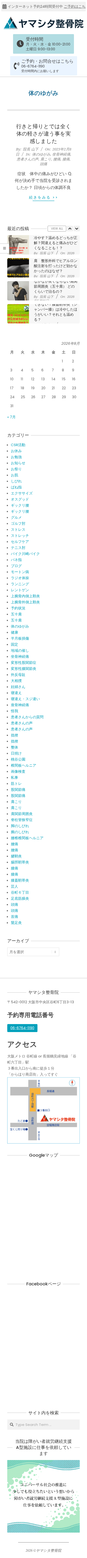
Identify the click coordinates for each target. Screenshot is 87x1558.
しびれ (16, 481)
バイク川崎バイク (25, 553)
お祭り (16, 469)
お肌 (14, 475)
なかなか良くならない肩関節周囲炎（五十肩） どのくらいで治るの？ (55, 286)
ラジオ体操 (20, 577)
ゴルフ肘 (18, 523)
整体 (14, 747)
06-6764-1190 (33, 66)
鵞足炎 (16, 922)
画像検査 (18, 771)
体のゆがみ (41, 154)
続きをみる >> (43, 197)
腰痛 (56, 159)
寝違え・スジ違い (25, 698)
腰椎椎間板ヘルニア (27, 837)
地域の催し (20, 650)
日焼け (16, 753)
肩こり (45, 159)
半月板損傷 (20, 638)
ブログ (16, 565)
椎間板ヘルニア (23, 765)
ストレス (18, 529)
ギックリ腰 (20, 505)
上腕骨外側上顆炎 (25, 602)
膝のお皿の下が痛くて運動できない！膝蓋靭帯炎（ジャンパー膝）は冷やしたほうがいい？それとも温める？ (55, 309)
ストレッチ (20, 535)
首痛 (14, 916)
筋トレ (16, 783)
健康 (14, 632)
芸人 (14, 886)
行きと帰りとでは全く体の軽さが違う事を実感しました (43, 134)
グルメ (16, 517)
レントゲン (20, 589)
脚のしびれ (20, 825)
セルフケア (20, 541)
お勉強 (16, 456)
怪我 (14, 710)
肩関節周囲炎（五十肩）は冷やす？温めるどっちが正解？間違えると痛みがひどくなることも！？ (55, 240)
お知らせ (18, 462)
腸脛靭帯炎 (20, 862)
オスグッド (20, 499)
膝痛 (66, 159)
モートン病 (20, 571)
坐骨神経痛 (61, 154)
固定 (14, 644)
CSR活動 (18, 444)
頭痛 (43, 163)
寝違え (16, 692)
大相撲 (16, 680)
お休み (16, 450)
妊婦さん (18, 686)
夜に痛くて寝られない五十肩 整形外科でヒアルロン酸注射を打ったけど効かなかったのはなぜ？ (55, 263)
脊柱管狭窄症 (22, 819)
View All (57, 228)
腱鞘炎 (16, 856)
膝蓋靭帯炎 (20, 880)
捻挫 (14, 735)
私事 (14, 777)
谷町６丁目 (20, 892)
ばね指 (16, 487)
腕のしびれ (20, 831)
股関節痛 (18, 789)
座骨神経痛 (20, 704)
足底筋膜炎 (20, 898)
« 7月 (11, 416)
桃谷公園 (18, 759)
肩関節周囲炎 (22, 813)
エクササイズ (22, 493)
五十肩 (16, 614)
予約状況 (18, 608)
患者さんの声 (27, 159)
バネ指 (16, 559)
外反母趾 (18, 674)
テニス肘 (18, 547)
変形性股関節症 (23, 662)
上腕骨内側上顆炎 (25, 596)
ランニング (20, 583)
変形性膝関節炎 (23, 668)
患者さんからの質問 (27, 716)
